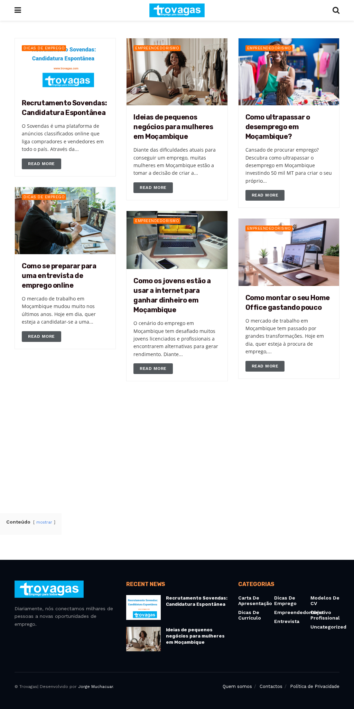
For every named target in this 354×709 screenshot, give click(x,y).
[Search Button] (336, 10)
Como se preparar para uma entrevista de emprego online (59, 275)
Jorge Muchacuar (95, 686)
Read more (44, 162)
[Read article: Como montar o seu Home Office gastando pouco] (289, 252)
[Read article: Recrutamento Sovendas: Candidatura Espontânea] (65, 64)
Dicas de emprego (44, 48)
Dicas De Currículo (249, 615)
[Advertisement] (177, 450)
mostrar (45, 522)
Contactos (271, 686)
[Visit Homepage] (177, 10)
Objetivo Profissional (325, 615)
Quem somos (237, 686)
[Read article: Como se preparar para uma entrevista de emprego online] (65, 220)
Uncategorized (328, 627)
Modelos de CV (324, 600)
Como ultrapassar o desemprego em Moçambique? (277, 127)
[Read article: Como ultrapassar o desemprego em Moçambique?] (289, 71)
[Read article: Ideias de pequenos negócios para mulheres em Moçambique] (177, 71)
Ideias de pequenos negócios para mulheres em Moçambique (173, 127)
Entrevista (286, 621)
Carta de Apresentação (255, 600)
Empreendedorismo (157, 48)
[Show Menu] (18, 10)
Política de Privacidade (314, 686)
